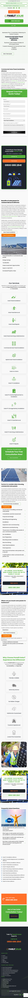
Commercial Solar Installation (11, 504)
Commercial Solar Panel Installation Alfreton (13, 877)
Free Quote (14, 161)
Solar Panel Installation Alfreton (10, 871)
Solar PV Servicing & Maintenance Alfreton (13, 869)
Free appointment (14, 11)
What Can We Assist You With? (10, 123)
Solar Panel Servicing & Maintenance (10, 970)
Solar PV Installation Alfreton (9, 857)
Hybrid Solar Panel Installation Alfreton (12, 879)
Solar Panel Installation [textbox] (9, 120)
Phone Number (7, 113)
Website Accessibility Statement (9, 986)
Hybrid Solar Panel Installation (9, 973)
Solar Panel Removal (7, 968)
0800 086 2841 (15, 21)
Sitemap (4, 961)
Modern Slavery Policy (7, 979)
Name (5, 99)
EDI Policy (5, 984)
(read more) (19, 3)
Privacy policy (5, 962)
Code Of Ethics (6, 987)
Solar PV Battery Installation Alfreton (11, 862)
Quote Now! (14, 916)
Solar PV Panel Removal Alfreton (10, 864)
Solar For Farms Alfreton (8, 881)
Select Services (6, 118)
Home (4, 955)
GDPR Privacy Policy (7, 980)
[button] (12, 25)
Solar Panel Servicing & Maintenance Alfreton (13, 875)
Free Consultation (14, 457)
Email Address (7, 104)
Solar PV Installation (8, 235)
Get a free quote (7, 53)
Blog (3, 959)
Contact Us (6, 57)
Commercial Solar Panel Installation (10, 971)
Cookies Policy (6, 981)
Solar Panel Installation (9, 232)
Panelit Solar (6, 507)
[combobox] (14, 120)
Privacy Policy (5, 983)
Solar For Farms (6, 974)
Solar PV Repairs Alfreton (9, 866)
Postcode (6, 109)
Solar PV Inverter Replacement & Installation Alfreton (13, 860)
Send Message (14, 132)
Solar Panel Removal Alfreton (10, 873)
